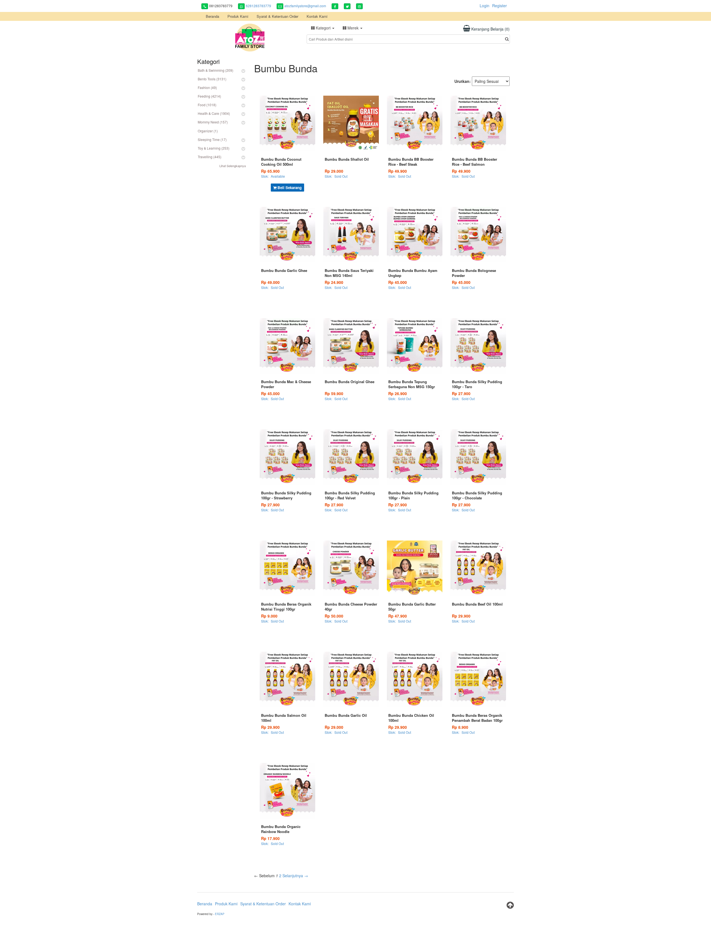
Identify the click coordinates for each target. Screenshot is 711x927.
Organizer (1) (208, 130)
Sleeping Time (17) (212, 139)
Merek (353, 28)
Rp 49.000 (270, 282)
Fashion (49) (207, 87)
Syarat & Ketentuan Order (277, 16)
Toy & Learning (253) (213, 148)
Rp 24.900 (334, 282)
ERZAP (219, 914)
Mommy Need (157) (213, 122)
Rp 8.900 (460, 727)
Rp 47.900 (397, 616)
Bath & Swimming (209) (215, 70)
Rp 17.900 (270, 838)
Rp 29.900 (461, 616)
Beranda (212, 16)
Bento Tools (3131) (212, 78)
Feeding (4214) (209, 96)
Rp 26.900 (397, 393)
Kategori (323, 28)
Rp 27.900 (461, 393)
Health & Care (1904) (214, 113)
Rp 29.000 (334, 171)
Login (484, 5)
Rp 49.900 (397, 171)
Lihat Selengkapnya (232, 165)
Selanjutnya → (295, 875)
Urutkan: (462, 81)
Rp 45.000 (397, 282)
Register (499, 5)
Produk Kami (237, 16)
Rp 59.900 (334, 393)
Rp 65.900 (270, 171)
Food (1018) (207, 104)
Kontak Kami (317, 16)
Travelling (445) (209, 156)
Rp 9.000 (269, 616)
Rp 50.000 (334, 616)
